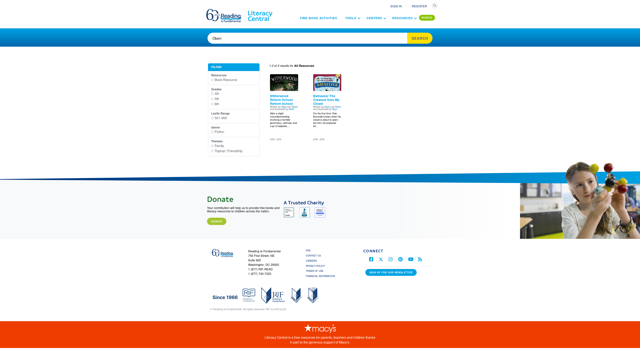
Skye (283, 106)
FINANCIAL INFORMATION (320, 276)
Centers (374, 18)
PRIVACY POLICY (315, 266)
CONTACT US (314, 255)
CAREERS (311, 260)
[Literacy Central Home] (260, 10)
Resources (402, 18)
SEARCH (434, 6)
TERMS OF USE (316, 270)
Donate (216, 221)
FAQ (308, 250)
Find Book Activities (318, 18)
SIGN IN (396, 6)
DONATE (427, 17)
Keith (291, 109)
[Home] (226, 10)
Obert (295, 106)
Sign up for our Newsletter (391, 272)
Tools (350, 18)
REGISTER (419, 6)
